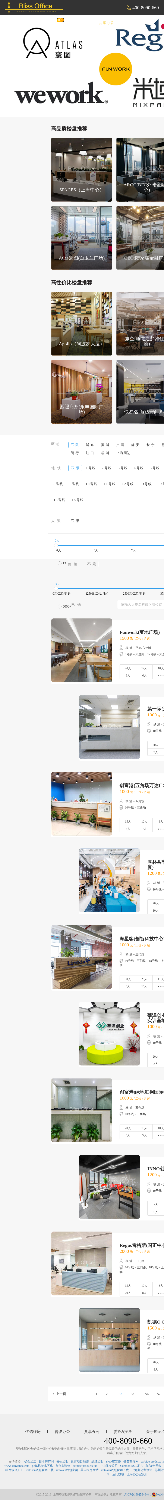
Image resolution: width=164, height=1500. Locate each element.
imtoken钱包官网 (67, 1470)
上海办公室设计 (141, 1470)
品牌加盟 (97, 1461)
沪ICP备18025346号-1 (137, 1494)
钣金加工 (30, 1461)
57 (159, 1394)
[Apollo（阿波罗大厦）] (81, 323)
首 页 (22, 23)
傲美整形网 (130, 1461)
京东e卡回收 (153, 1465)
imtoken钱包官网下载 (40, 1470)
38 (132, 1394)
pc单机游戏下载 (42, 1465)
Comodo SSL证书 (131, 1465)
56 (147, 1394)
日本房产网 (46, 1461)
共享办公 (106, 23)
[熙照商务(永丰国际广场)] (81, 391)
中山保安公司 (109, 1465)
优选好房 (48, 23)
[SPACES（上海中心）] (81, 169)
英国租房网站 (89, 1470)
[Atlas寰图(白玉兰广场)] (81, 237)
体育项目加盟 (80, 1461)
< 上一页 (59, 1394)
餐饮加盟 (62, 1461)
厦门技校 (118, 1474)
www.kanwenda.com (16, 1465)
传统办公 (77, 23)
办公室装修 (113, 1461)
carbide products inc (85, 1465)
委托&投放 (137, 23)
